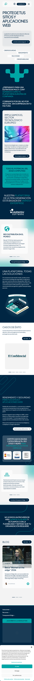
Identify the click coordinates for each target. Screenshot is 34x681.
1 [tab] (11, 256)
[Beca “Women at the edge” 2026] (17, 557)
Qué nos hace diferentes (21, 429)
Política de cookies (8, 679)
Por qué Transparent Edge (18, 262)
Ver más (26, 338)
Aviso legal (27, 679)
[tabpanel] (14, 241)
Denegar (17, 671)
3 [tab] (18, 256)
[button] (31, 647)
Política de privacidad (19, 679)
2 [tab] (14, 256)
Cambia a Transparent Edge (17, 500)
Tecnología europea (20, 156)
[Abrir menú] (29, 4)
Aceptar (17, 666)
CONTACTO (21, 4)
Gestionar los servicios (16, 662)
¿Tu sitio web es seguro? (19, 42)
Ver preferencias (17, 675)
